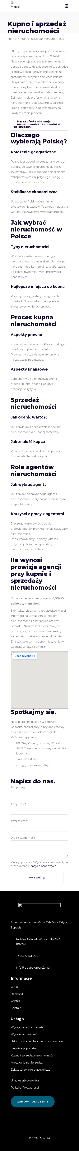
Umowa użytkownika (25, 1080)
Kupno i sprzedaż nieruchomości (32, 1055)
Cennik (15, 1001)
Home (12, 38)
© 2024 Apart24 (39, 1138)
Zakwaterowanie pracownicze (30, 1069)
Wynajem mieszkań (24, 1034)
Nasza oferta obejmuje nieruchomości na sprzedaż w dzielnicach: (37, 124)
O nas (14, 986)
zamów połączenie (32, 1101)
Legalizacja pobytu (23, 1048)
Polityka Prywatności (25, 1087)
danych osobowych (43, 866)
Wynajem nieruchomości (27, 1027)
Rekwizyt (17, 994)
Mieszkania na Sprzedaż (27, 1062)
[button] (39, 124)
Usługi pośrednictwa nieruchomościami (37, 1041)
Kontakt (16, 1008)
